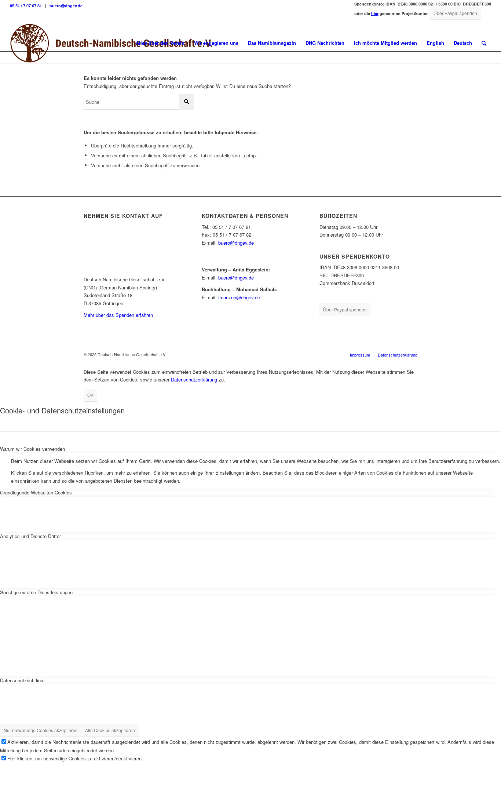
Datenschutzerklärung (194, 379)
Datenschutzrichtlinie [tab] (22, 680)
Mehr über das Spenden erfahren (118, 314)
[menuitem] (28, 6)
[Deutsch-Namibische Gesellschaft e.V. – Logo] (111, 43)
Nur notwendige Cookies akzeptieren (41, 730)
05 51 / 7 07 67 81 (26, 5)
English (435, 42)
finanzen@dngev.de (239, 297)
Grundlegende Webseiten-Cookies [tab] (36, 492)
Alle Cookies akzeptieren (110, 730)
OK (90, 395)
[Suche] (484, 43)
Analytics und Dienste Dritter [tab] (30, 536)
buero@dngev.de (66, 5)
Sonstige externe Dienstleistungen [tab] (36, 592)
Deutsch (463, 42)
